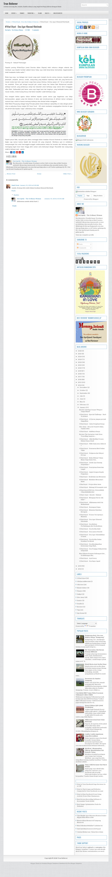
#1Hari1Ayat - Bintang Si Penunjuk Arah (93, 487)
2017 (80, 376)
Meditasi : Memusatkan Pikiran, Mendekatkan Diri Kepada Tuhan (94, 750)
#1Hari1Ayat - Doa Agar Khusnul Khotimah (23, 26)
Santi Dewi (15, 185)
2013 (80, 566)
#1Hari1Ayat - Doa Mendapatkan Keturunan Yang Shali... (90, 545)
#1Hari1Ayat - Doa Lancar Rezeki (90, 532)
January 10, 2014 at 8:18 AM (29, 185)
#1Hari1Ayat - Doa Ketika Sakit (90, 529)
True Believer (11, 3)
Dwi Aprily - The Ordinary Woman (29, 199)
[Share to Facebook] (13, 156)
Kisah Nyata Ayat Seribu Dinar (96, 664)
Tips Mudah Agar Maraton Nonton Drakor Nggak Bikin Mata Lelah (91, 816)
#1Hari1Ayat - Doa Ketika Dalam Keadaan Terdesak (90, 540)
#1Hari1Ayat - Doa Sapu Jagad (89, 561)
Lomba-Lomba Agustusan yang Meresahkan (94, 735)
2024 (80, 356)
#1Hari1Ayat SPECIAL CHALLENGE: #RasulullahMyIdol (91, 491)
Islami (40, 13)
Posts (80, 244)
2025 (80, 354)
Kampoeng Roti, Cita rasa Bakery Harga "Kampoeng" (94, 636)
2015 (80, 382)
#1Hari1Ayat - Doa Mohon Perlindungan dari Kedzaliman (90, 525)
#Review (80, 584)
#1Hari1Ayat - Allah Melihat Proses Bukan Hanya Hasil (91, 440)
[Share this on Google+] (17, 152)
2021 (80, 365)
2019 (80, 371)
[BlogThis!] (9, 156)
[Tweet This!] (14, 152)
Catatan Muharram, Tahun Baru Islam (90, 832)
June (82, 399)
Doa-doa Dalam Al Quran (29, 22)
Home (6, 13)
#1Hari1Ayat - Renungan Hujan (90, 507)
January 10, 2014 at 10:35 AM (54, 199)
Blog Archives (98, 195)
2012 (80, 569)
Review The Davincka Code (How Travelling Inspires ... (90, 435)
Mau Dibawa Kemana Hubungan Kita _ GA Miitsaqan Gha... (92, 554)
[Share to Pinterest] (15, 156)
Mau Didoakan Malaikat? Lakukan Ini (89, 825)
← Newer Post (10, 174)
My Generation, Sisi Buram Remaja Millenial (94, 651)
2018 (80, 374)
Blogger (95, 199)
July (81, 396)
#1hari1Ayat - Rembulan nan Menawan (92, 477)
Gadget (79, 594)
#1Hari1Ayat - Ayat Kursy (88, 558)
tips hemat (80, 613)
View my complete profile (85, 235)
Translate (92, 626)
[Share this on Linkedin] (23, 152)
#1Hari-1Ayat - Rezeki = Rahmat (90, 495)
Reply (13, 191)
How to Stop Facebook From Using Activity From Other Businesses (89, 795)
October (83, 390)
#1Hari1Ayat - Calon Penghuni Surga (91, 424)
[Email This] (7, 156)
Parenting (31, 13)
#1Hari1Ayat (16, 22)
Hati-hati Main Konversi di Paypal (89, 829)
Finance (22, 13)
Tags (88, 195)
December (84, 387)
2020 (80, 368)
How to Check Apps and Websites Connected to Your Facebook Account (90, 790)
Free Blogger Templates (75, 863)
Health (47, 13)
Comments (82, 248)
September (84, 393)
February (83, 404)
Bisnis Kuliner (82, 588)
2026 (80, 351)
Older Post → (67, 174)
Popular (80, 195)
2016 (80, 379)
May (81, 402)
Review (14, 13)
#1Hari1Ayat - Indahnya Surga (89, 431)
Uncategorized (57, 13)
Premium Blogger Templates (50, 863)
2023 (80, 359)
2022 (80, 362)
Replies (16, 195)
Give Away (80, 597)
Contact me (93, 849)
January (83, 407)
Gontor (79, 600)
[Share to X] (11, 156)
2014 (80, 385)
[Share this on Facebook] (11, 152)
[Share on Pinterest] (20, 152)
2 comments (35, 30)
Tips (78, 610)
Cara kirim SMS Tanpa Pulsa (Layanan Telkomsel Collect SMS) (89, 694)
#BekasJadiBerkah (83, 581)
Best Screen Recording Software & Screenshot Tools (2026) (89, 800)
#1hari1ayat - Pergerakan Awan (90, 484)
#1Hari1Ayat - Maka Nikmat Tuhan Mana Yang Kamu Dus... (91, 459)
